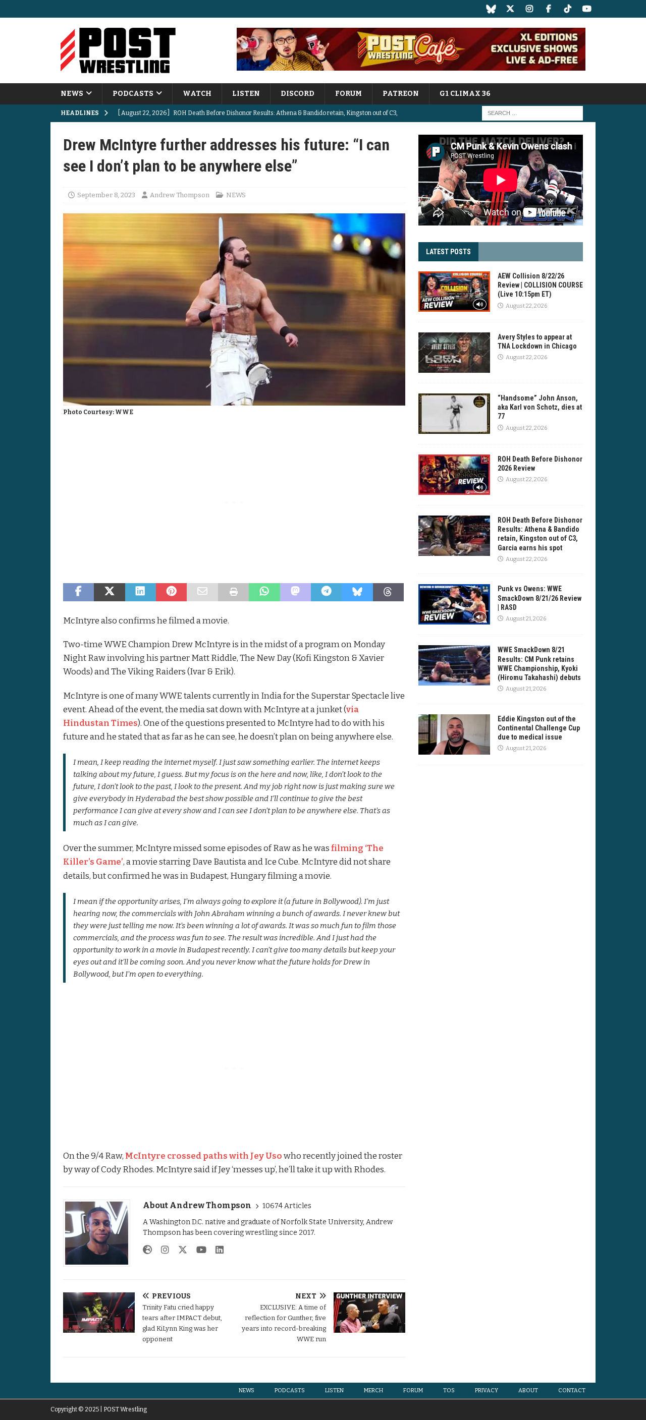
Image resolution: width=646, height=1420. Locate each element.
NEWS (72, 93)
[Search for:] (532, 113)
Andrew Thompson (179, 195)
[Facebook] (548, 9)
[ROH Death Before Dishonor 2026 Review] (454, 475)
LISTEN (246, 93)
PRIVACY (486, 1390)
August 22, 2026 (526, 306)
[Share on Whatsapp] (264, 592)
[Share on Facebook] (78, 592)
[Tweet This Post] (109, 592)
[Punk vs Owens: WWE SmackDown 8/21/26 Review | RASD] (454, 604)
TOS (449, 1390)
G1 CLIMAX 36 (465, 93)
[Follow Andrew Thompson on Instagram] (161, 1250)
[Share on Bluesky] (357, 592)
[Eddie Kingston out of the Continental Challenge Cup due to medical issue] (454, 734)
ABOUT (528, 1390)
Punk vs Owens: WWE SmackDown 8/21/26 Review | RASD (539, 598)
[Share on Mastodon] (295, 592)
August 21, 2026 (526, 618)
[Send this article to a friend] (202, 592)
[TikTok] (567, 9)
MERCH (373, 1390)
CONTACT (571, 1390)
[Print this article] (233, 592)
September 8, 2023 (106, 195)
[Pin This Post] (171, 592)
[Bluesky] (491, 9)
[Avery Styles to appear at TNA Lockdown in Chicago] (454, 352)
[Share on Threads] (388, 592)
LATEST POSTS (448, 252)
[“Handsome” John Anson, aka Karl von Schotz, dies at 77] (454, 413)
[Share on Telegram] (326, 592)
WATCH (197, 93)
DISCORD (297, 93)
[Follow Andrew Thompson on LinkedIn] (216, 1250)
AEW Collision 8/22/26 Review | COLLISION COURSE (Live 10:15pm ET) (540, 285)
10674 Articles (286, 1206)
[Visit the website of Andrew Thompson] (147, 1250)
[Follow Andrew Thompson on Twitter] (179, 1250)
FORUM (348, 93)
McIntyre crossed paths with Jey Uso (203, 1156)
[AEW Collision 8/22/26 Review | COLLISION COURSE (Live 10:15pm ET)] (454, 291)
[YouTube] (587, 9)
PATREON (401, 93)
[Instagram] (529, 9)
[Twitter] (510, 9)
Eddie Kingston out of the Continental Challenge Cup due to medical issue (539, 728)
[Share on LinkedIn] (140, 592)
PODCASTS (133, 93)
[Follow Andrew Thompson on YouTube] (197, 1250)
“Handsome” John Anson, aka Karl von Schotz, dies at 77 (540, 407)
